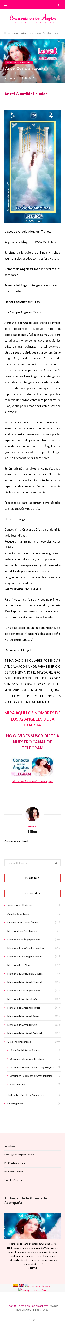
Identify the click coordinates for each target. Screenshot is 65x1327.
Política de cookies (13, 1171)
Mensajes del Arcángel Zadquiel (24, 1033)
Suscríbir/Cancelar (13, 1180)
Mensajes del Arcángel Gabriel (23, 990)
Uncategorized (15, 1103)
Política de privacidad (15, 1163)
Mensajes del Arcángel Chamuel (24, 982)
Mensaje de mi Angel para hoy (23, 930)
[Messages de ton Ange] (38, 1286)
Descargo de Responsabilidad (19, 1154)
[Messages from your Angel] (21, 1286)
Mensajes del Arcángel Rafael (23, 1016)
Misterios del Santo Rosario (25, 1050)
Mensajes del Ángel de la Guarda (25, 973)
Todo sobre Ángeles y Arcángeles (25, 1094)
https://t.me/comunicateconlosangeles (32, 781)
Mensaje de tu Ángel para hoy (23, 939)
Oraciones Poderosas (19, 1041)
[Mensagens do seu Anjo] (32, 1290)
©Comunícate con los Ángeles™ (27, 1305)
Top (33, 1319)
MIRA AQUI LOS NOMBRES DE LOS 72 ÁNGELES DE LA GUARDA (32, 718)
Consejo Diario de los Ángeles (23, 922)
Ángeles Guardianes (19, 62)
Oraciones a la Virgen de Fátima (27, 1058)
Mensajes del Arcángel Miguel (23, 1007)
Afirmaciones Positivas (19, 905)
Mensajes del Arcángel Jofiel (22, 999)
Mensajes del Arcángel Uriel (22, 1024)
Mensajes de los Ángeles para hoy (25, 947)
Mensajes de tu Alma (18, 965)
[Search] (58, 4)
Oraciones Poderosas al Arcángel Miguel (32, 1067)
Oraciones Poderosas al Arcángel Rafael (31, 1075)
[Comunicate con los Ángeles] (33, 20)
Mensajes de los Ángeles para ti (24, 956)
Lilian (11, 78)
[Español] (16, 1286)
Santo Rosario (17, 1084)
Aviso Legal (10, 1146)
